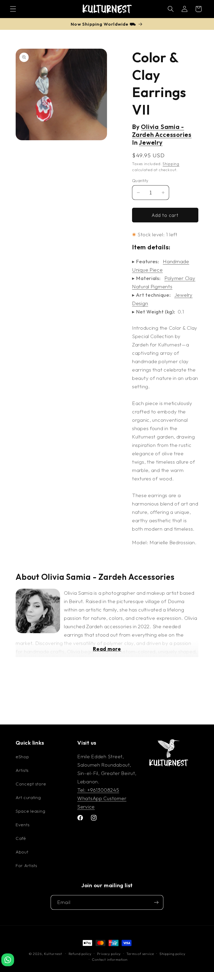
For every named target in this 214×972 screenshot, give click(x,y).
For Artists (26, 865)
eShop (22, 756)
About (22, 852)
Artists (22, 770)
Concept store (31, 783)
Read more (107, 649)
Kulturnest (53, 954)
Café (21, 838)
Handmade (176, 261)
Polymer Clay (179, 278)
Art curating (28, 797)
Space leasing (30, 811)
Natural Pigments (152, 286)
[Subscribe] (156, 902)
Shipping (171, 163)
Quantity (140, 180)
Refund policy (80, 954)
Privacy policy (109, 954)
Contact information (110, 959)
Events (22, 824)
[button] (13, 9)
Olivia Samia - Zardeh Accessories (162, 130)
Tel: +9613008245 (98, 790)
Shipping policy (172, 954)
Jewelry (150, 142)
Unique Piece (147, 270)
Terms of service (140, 954)
